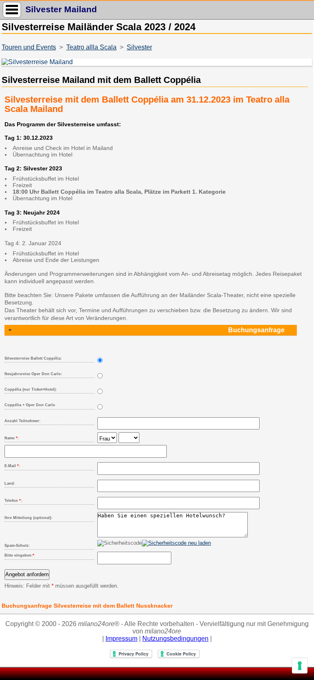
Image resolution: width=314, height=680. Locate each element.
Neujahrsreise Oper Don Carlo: (33, 374)
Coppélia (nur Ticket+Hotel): (30, 389)
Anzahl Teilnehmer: (22, 421)
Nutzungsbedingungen (175, 638)
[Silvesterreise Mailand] (156, 62)
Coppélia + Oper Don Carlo (29, 405)
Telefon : (13, 501)
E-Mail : (12, 466)
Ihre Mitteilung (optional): (28, 518)
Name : (11, 438)
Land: (9, 483)
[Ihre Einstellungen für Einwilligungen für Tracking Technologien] (299, 665)
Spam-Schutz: (17, 546)
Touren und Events (29, 47)
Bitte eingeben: (19, 555)
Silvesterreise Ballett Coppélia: (33, 358)
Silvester (139, 47)
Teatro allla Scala (91, 47)
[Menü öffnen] (12, 9)
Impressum (121, 638)
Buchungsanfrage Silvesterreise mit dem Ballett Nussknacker (87, 605)
